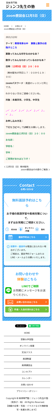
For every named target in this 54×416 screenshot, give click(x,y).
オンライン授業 (27, 345)
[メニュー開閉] (47, 4)
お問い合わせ (27, 384)
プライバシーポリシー (27, 391)
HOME (6, 26)
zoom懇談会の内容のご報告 (34, 169)
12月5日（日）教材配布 (17, 166)
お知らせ (18, 26)
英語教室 (27, 358)
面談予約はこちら (27, 236)
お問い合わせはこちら (27, 301)
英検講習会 (27, 365)
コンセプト (27, 371)
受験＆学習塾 (27, 339)
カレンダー (27, 378)
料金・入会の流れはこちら (27, 309)
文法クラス (27, 352)
